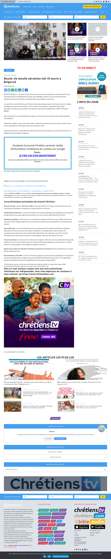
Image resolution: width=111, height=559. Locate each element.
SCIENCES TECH (50, 6)
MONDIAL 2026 (27, 6)
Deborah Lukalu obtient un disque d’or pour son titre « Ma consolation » (96, 59)
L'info (51, 543)
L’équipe (92, 535)
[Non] (109, 555)
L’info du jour (55, 418)
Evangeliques (59, 539)
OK (44, 556)
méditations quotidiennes (45, 535)
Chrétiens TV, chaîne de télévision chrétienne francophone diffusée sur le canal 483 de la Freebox (80, 541)
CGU (75, 532)
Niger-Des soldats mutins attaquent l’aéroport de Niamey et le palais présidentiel (38, 407)
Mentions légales (95, 532)
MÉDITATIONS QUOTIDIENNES (73, 12)
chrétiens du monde (44, 517)
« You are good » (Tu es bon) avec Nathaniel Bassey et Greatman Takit (76, 59)
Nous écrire (77, 530)
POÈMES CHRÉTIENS (90, 12)
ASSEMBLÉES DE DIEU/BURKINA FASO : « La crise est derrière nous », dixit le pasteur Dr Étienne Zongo (37, 393)
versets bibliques (59, 532)
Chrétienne (42, 539)
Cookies (76, 535)
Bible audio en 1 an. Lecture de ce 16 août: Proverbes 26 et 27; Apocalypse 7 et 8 (89, 393)
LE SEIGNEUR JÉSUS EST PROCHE (52, 12)
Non (49, 556)
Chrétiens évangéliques (59, 513)
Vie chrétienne (43, 543)
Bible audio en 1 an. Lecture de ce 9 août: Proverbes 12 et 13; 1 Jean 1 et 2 (89, 407)
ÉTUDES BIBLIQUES (34, 12)
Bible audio (47, 528)
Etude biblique (58, 535)
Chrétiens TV (49, 249)
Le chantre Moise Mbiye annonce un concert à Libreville (96, 38)
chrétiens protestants (58, 517)
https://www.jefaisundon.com (38, 274)
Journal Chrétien (26, 193)
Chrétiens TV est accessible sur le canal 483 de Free (76, 38)
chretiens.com (44, 266)
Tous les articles (60, 438)
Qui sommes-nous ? (95, 530)
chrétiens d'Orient (44, 521)
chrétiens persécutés (44, 513)
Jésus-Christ (42, 524)
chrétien (50, 539)
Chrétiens (62, 510)
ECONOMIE (41, 6)
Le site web (49, 438)
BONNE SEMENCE (20, 12)
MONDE (35, 6)
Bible (55, 528)
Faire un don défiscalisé (92, 6)
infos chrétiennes (60, 543)
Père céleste (61, 524)
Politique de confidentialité (60, 556)
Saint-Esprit (51, 524)
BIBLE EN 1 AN (9, 12)
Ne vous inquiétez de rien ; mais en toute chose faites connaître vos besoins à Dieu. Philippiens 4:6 (27, 383)
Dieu (40, 528)
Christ (59, 521)
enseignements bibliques (45, 532)
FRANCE (9, 70)
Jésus (53, 521)
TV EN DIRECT (86, 67)
